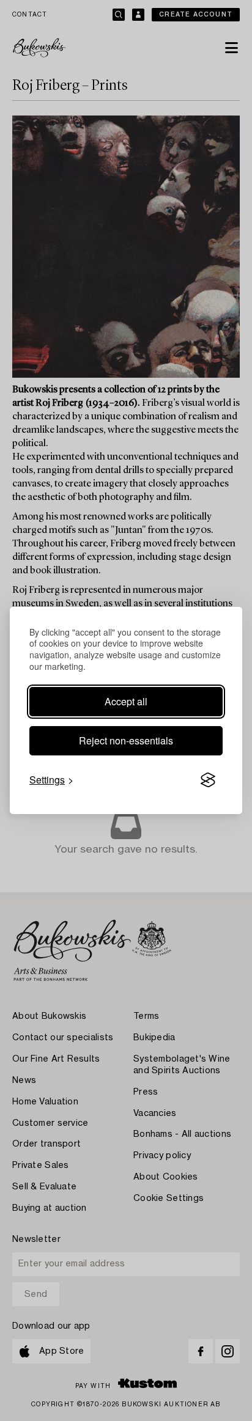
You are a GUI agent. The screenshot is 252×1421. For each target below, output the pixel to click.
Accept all (126, 701)
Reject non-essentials (126, 740)
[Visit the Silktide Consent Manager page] (208, 780)
